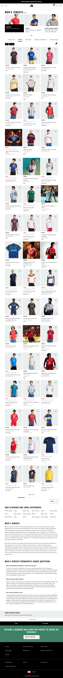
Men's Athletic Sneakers (9, 517)
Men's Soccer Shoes (17, 514)
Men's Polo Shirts (53, 517)
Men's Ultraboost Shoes (35, 514)
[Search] (57, 5)
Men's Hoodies (27, 514)
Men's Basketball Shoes (17, 517)
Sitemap (7, 654)
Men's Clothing (43, 511)
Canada (34, 671)
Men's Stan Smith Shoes (26, 511)
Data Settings (8, 662)
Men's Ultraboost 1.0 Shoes (8, 514)
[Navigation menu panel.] (2, 5)
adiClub (7, 646)
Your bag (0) (45, 623)
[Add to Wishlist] (20, 49)
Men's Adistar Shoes (8, 511)
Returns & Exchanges (28, 646)
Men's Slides (44, 517)
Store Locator (8, 650)
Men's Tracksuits (17, 511)
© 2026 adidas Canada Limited (31, 676)
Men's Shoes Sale (35, 511)
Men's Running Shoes (25, 517)
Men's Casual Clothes (53, 511)
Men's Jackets (36, 517)
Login (16, 623)
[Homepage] (31, 6)
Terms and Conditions (10, 666)
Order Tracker (44, 646)
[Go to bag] (60, 5)
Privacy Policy (44, 662)
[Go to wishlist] (6, 5)
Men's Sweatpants (53, 514)
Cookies (25, 662)
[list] (31, 40)
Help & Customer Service (46, 650)
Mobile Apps (26, 650)
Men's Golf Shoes (44, 514)
